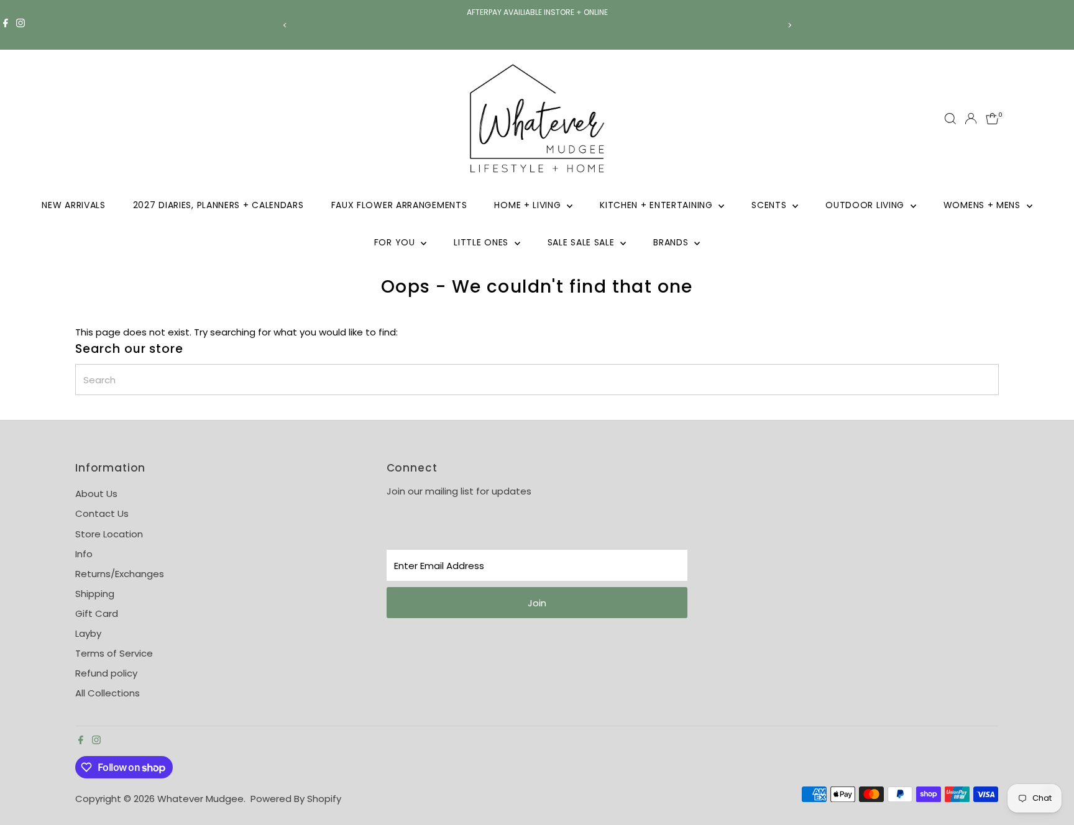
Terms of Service (114, 653)
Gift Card (96, 613)
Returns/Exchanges (119, 573)
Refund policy (106, 673)
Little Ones (482, 242)
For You (396, 242)
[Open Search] (950, 118)
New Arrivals (73, 205)
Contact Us (102, 513)
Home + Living (529, 205)
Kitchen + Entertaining (657, 205)
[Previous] (285, 25)
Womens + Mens (983, 205)
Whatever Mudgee (200, 798)
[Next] (789, 25)
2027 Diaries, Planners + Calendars (218, 205)
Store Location (109, 533)
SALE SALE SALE (583, 242)
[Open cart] (992, 118)
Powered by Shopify (295, 798)
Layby (88, 633)
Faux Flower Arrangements (399, 205)
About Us (96, 493)
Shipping (94, 593)
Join (537, 602)
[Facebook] (5, 25)
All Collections (107, 693)
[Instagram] (20, 25)
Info (84, 553)
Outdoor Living (866, 205)
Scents (770, 205)
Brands (672, 242)
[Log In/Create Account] (970, 118)
